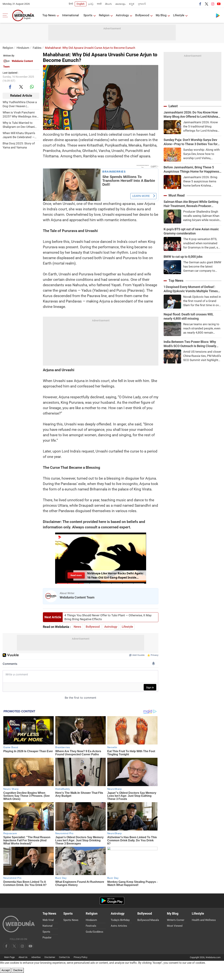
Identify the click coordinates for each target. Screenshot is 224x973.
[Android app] (112, 900)
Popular (47, 937)
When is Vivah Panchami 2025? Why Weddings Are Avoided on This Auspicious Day (21, 114)
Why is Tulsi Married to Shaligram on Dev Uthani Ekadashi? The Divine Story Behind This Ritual (20, 125)
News (77, 626)
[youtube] (218, 3)
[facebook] (200, 3)
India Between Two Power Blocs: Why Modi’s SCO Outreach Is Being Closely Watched (190, 344)
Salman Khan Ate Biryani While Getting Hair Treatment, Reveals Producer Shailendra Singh (191, 204)
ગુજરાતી (142, 3)
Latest (173, 106)
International (70, 15)
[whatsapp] (32, 87)
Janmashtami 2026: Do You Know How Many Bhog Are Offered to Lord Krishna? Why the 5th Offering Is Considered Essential (192, 115)
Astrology (122, 15)
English (81, 3)
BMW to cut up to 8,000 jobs (183, 256)
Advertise (36, 957)
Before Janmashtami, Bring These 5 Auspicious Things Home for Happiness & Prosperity (191, 169)
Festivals (91, 925)
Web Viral (48, 920)
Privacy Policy (80, 957)
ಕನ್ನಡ (131, 3)
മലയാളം (120, 3)
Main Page (9, 957)
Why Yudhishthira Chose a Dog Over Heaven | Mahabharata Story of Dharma (20, 104)
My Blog (161, 15)
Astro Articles (119, 925)
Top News (49, 15)
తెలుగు (108, 3)
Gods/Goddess (94, 931)
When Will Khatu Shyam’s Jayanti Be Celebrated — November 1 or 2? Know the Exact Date (21, 135)
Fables (37, 47)
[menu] (6, 15)
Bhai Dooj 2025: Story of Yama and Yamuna (19, 145)
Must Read (177, 195)
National (47, 925)
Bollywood (142, 15)
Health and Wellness (204, 920)
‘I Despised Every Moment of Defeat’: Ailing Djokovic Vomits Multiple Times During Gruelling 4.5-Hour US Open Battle (192, 289)
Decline (17, 970)
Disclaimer (49, 957)
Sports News (70, 920)
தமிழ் (90, 3)
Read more (76, 575)
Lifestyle (178, 15)
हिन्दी (71, 3)
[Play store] (217, 15)
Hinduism (23, 47)
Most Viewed (174, 925)
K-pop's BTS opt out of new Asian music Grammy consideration (191, 231)
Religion (104, 15)
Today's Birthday (120, 920)
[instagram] (212, 3)
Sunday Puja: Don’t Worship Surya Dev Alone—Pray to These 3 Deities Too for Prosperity (190, 142)
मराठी (99, 3)
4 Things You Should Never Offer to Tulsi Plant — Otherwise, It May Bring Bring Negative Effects (108, 617)
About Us (23, 957)
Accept (5, 970)
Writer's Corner (175, 920)
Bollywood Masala (148, 920)
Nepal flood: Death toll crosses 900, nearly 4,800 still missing (188, 316)
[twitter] (206, 3)
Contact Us (64, 957)
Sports (87, 15)
